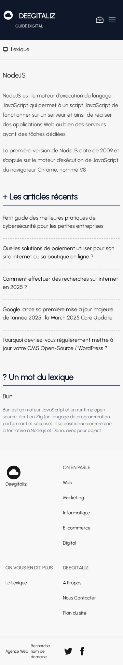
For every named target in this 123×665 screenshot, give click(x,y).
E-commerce (77, 528)
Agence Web (16, 651)
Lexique (20, 49)
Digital (69, 543)
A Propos (72, 583)
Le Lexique (16, 583)
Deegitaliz (37, 16)
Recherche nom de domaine (40, 651)
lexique (60, 377)
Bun (8, 396)
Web (67, 483)
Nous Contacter (79, 598)
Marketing (73, 498)
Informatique (76, 513)
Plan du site (74, 613)
